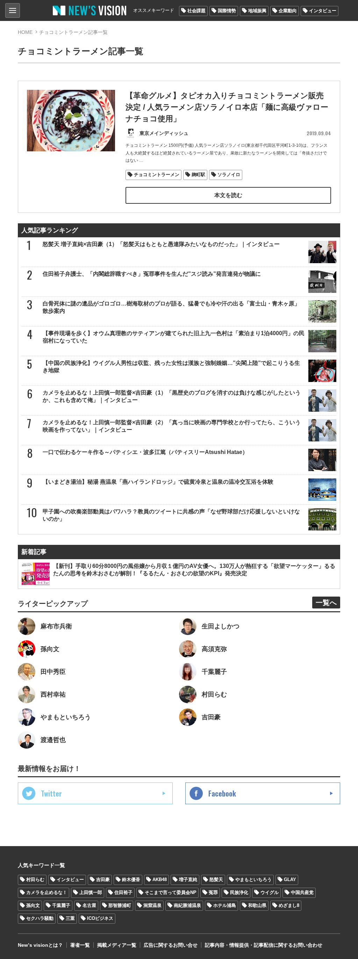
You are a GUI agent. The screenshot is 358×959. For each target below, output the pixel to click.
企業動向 (288, 10)
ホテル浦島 (224, 905)
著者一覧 (80, 945)
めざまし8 (289, 905)
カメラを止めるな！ (46, 892)
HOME (25, 32)
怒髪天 (216, 879)
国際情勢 (227, 10)
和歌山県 (257, 905)
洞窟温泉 (152, 905)
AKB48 (159, 879)
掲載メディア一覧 (116, 945)
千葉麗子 (61, 905)
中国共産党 (302, 892)
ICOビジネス (100, 918)
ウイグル (269, 892)
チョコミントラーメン (156, 174)
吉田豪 (103, 879)
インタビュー (322, 10)
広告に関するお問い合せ (171, 945)
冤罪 (213, 892)
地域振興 (257, 10)
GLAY (290, 879)
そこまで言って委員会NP (170, 892)
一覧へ (326, 602)
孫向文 (33, 905)
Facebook (222, 793)
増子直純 (188, 879)
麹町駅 (198, 174)
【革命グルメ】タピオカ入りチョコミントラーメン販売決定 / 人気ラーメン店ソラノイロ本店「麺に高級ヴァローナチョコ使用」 (227, 107)
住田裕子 (123, 892)
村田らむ (35, 879)
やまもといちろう (253, 879)
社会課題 (196, 10)
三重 (70, 918)
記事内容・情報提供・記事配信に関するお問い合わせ (263, 945)
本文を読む (228, 195)
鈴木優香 (131, 879)
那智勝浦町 (119, 905)
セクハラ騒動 (39, 918)
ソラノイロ (228, 174)
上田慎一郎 (90, 892)
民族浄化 (239, 892)
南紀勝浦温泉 (187, 905)
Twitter (51, 793)
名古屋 (89, 905)
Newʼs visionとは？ (40, 945)
